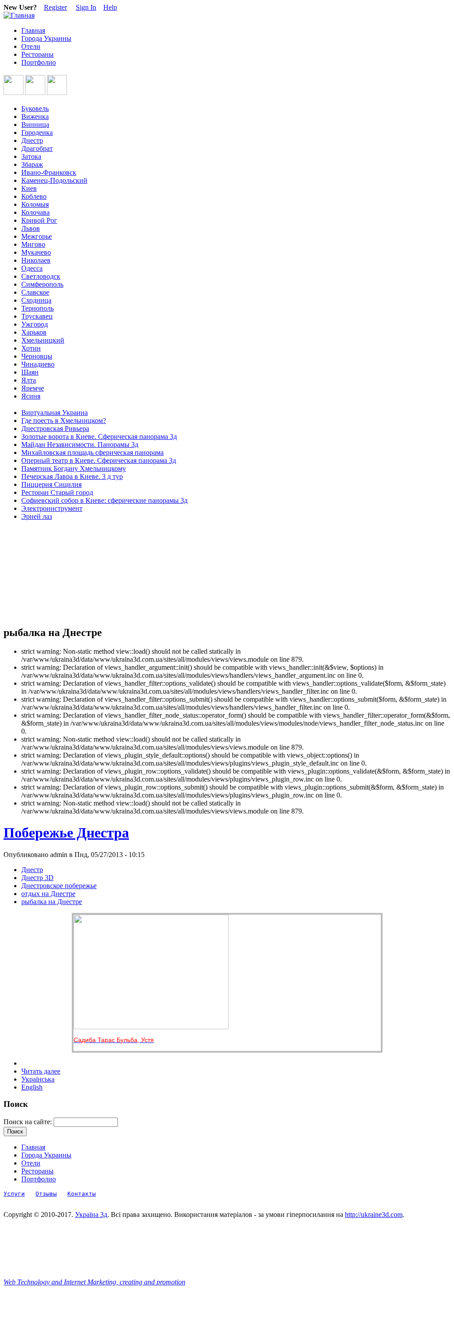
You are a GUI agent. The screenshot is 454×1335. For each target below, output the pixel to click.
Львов (30, 228)
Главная (33, 30)
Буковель (35, 108)
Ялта (28, 380)
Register (55, 7)
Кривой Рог (39, 220)
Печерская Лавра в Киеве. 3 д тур (72, 476)
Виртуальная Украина (54, 412)
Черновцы (36, 356)
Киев (29, 188)
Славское (35, 292)
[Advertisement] (43, 573)
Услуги (14, 1193)
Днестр (32, 140)
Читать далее (40, 1071)
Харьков (34, 332)
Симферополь (42, 284)
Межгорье (36, 236)
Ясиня (30, 396)
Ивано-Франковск (48, 172)
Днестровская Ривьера (55, 428)
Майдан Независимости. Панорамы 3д (79, 444)
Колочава (35, 212)
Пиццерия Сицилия (51, 484)
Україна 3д (91, 1214)
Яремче (32, 388)
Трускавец (37, 316)
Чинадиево (38, 364)
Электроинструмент (51, 508)
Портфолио (38, 62)
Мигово (33, 244)
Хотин (31, 348)
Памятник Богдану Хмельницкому (73, 468)
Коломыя (35, 204)
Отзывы (46, 1193)
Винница (35, 124)
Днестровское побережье (59, 885)
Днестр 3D (37, 877)
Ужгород (34, 324)
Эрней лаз (36, 516)
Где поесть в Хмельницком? (63, 420)
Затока (31, 156)
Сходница (36, 300)
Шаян (30, 372)
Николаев (36, 260)
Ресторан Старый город (57, 492)
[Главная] (19, 15)
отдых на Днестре (48, 893)
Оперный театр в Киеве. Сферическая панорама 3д (98, 460)
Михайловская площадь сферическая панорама (92, 452)
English (32, 1087)
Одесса (32, 268)
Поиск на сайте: (29, 1122)
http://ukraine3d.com (374, 1214)
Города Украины (46, 38)
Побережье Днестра (66, 833)
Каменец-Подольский (54, 180)
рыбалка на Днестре (51, 901)
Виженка (35, 116)
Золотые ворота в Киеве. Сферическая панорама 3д (99, 436)
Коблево (34, 196)
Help (110, 7)
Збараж (32, 164)
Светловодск (40, 276)
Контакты (81, 1193)
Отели (30, 46)
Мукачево (36, 252)
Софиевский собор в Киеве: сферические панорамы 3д (104, 500)
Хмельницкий (42, 340)
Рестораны (37, 54)
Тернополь (37, 308)
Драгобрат (37, 148)
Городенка (37, 132)
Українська (38, 1079)
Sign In (86, 7)
